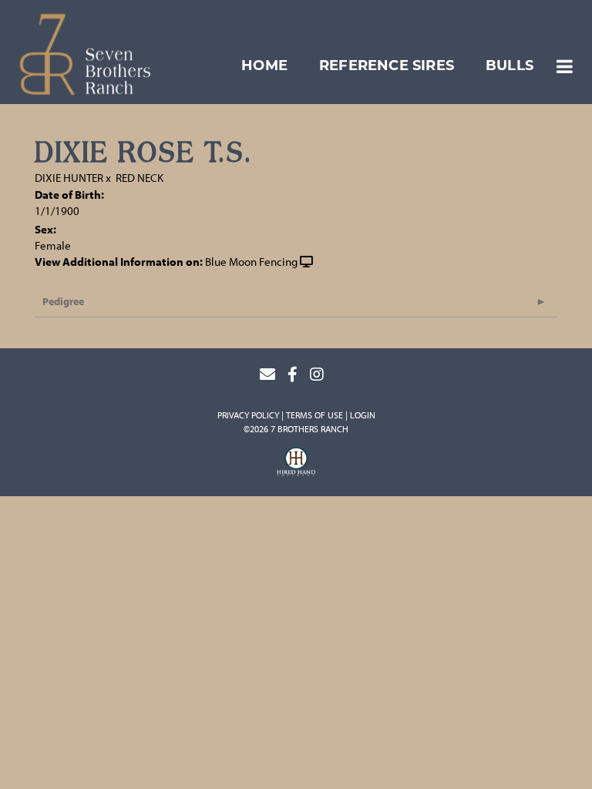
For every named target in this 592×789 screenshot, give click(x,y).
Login (362, 415)
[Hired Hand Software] (296, 464)
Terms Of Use (314, 415)
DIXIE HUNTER (69, 177)
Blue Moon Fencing (251, 261)
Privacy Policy (248, 415)
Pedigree (63, 301)
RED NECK (139, 177)
